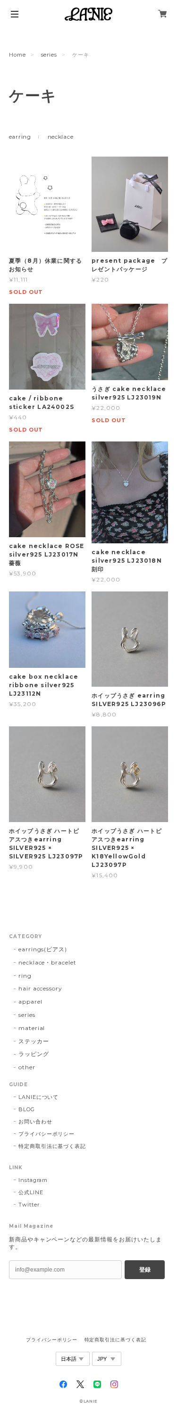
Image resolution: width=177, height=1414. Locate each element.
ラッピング (33, 1053)
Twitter (29, 1204)
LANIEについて (38, 1097)
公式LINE (30, 1192)
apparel (30, 1001)
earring (20, 136)
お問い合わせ (35, 1121)
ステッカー (33, 1041)
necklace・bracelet (47, 962)
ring (25, 975)
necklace (61, 136)
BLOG (26, 1109)
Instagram (33, 1180)
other (26, 1067)
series (49, 54)
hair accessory (40, 988)
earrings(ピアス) (42, 949)
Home (17, 54)
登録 (145, 1269)
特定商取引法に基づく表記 (52, 1146)
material (31, 1027)
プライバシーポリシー (46, 1134)
